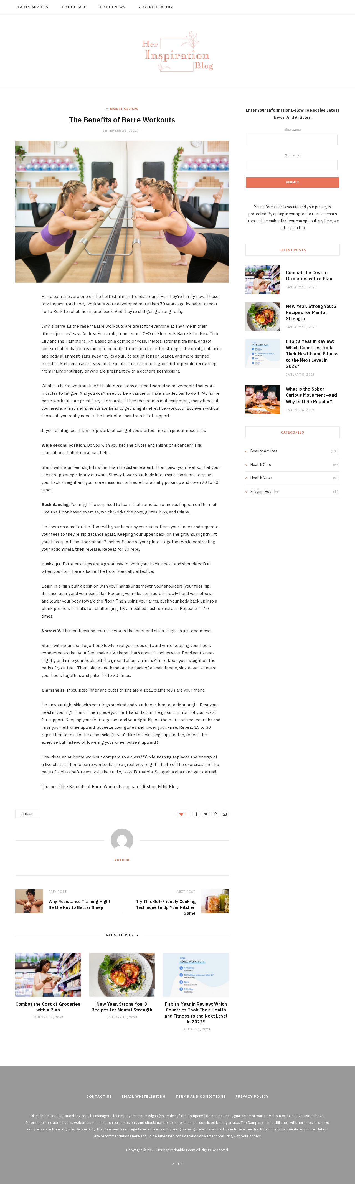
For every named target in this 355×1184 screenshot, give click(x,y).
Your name (292, 129)
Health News (111, 7)
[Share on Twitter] (20, 327)
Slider (27, 814)
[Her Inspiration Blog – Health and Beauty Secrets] (177, 51)
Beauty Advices (31, 7)
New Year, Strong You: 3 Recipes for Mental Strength (122, 1007)
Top (179, 1164)
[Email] (20, 355)
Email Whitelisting (143, 1096)
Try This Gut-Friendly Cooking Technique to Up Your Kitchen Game (166, 907)
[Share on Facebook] (20, 313)
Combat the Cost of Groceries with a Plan (48, 1007)
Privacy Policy (252, 1096)
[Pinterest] (20, 341)
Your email (293, 155)
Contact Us (99, 1096)
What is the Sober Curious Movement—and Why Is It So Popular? (311, 395)
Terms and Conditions (201, 1096)
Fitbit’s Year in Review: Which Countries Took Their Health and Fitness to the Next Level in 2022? (195, 1013)
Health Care (73, 7)
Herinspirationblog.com (69, 1116)
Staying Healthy (155, 7)
